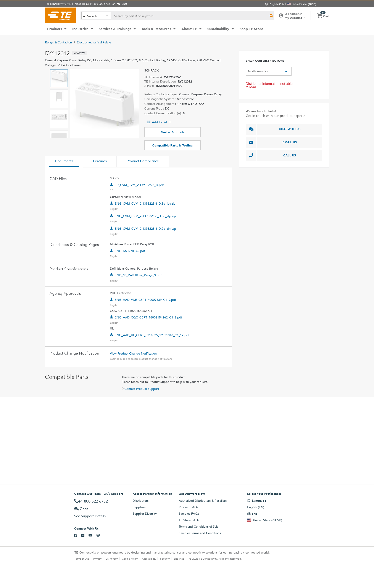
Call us (289, 155)
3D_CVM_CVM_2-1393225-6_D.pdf (139, 185)
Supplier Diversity (145, 514)
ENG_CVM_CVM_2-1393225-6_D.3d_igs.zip (145, 203)
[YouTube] (93, 535)
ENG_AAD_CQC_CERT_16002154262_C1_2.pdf (148, 317)
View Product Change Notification (133, 353)
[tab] (64, 161)
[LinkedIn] (85, 535)
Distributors (140, 501)
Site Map (179, 558)
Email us (289, 142)
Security (165, 558)
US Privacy (112, 558)
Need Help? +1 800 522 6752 (92, 3)
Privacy (97, 558)
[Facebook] (77, 535)
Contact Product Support (141, 389)
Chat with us (289, 129)
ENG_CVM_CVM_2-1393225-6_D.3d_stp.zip (145, 216)
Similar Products (172, 132)
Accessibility (149, 558)
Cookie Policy (130, 558)
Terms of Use (81, 558)
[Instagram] (100, 535)
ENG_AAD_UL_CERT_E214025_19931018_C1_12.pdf (152, 335)
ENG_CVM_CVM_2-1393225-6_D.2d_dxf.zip (145, 229)
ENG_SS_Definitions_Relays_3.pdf (138, 275)
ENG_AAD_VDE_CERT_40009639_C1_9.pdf (145, 300)
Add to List (159, 122)
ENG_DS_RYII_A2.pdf (130, 251)
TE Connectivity (60, 15)
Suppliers (139, 507)
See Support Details (90, 516)
